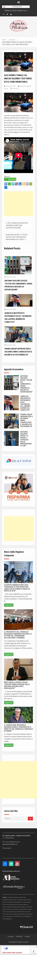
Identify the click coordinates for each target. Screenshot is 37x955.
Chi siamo (10, 936)
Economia (16, 88)
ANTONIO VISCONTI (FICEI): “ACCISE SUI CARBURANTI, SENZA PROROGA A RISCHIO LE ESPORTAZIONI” (26, 384)
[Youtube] (11, 14)
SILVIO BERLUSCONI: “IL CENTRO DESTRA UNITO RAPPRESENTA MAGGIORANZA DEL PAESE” (16, 237)
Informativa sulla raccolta (12, 953)
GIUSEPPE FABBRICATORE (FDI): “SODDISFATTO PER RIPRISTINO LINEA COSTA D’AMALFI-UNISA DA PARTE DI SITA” (17, 588)
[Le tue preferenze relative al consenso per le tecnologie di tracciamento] (33, 951)
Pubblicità (19, 936)
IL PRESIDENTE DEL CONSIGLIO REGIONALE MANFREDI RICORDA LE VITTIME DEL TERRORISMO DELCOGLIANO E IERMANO (18, 635)
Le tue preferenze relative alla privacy (20, 948)
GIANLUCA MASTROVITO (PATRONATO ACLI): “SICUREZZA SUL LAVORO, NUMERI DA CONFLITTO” (25, 403)
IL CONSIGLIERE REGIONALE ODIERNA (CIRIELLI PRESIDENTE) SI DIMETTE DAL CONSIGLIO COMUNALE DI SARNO (18, 728)
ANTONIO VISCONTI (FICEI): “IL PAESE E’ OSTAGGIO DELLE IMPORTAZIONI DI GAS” (26, 439)
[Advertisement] (18, 203)
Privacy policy (6, 848)
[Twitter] (7, 14)
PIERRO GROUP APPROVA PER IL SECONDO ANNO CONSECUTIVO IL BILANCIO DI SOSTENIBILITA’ (18, 352)
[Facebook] (3, 14)
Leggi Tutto (8, 605)
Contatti (27, 936)
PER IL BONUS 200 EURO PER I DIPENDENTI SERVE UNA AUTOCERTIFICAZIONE (17, 225)
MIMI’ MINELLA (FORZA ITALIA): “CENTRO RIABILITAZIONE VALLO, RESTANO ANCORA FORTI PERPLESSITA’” (17, 685)
